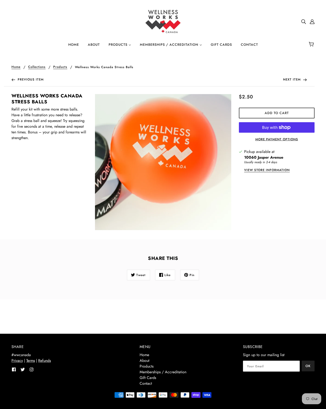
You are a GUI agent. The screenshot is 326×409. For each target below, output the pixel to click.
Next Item (292, 79)
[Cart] (312, 44)
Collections (37, 67)
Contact (146, 383)
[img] (303, 21)
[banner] (163, 21)
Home (16, 67)
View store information (267, 170)
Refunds (44, 360)
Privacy (17, 360)
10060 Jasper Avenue (263, 157)
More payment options (276, 139)
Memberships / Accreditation (163, 372)
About (144, 360)
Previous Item (30, 79)
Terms (30, 360)
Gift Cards (148, 377)
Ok (308, 366)
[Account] (312, 21)
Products (60, 67)
